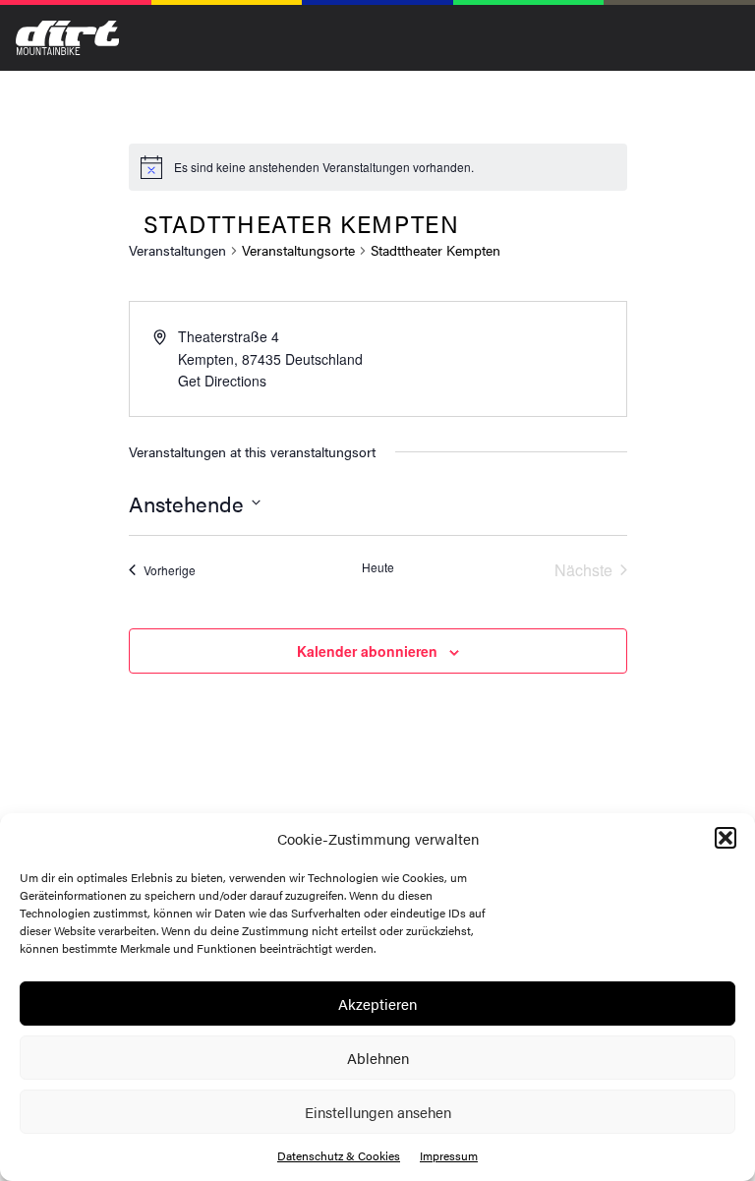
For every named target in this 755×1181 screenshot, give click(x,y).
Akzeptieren (377, 1003)
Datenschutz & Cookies (338, 1155)
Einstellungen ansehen (378, 1111)
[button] (725, 838)
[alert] (324, 167)
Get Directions (222, 380)
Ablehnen (378, 1057)
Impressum (449, 1155)
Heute (378, 567)
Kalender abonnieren (367, 651)
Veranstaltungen (177, 250)
